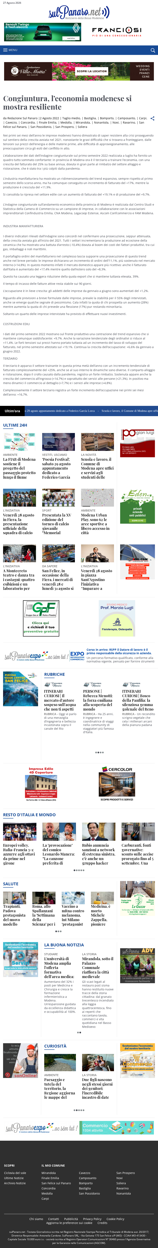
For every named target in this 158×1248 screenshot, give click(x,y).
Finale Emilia (47, 122)
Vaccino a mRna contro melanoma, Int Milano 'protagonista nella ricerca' (73, 915)
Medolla (66, 122)
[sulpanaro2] (117, 803)
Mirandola (83, 122)
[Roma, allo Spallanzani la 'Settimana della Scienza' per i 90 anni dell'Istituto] (43, 898)
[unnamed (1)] (137, 579)
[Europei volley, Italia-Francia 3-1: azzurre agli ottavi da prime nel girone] (19, 832)
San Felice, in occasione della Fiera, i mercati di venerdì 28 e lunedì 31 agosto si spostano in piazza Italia (58, 580)
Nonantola (101, 122)
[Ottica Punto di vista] (41, 636)
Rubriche (54, 674)
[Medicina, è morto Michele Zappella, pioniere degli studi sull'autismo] (102, 898)
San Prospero (64, 127)
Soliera (82, 127)
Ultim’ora (12, 411)
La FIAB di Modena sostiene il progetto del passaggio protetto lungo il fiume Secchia (19, 468)
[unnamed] (137, 457)
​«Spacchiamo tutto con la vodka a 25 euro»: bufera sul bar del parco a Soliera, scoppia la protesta (97, 1089)
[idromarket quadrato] (137, 524)
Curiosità (55, 1046)
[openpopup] (153, 50)
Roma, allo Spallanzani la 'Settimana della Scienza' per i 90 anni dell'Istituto (43, 915)
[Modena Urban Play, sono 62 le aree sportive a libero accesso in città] (97, 498)
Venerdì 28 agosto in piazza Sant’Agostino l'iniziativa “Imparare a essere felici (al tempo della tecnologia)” (96, 580)
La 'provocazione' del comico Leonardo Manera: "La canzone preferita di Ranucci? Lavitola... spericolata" (59, 854)
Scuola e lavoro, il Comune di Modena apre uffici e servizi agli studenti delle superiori (97, 468)
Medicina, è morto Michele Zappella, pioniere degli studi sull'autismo (101, 915)
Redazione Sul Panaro (22, 118)
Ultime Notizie (14, 1178)
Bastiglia (90, 118)
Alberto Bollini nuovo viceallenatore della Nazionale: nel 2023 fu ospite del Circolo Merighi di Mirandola (59, 968)
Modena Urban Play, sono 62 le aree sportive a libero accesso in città (95, 524)
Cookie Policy (115, 1219)
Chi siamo (36, 1219)
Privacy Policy (92, 1219)
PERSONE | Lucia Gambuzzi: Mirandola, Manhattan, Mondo (99, 698)
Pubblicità (71, 1219)
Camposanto (126, 118)
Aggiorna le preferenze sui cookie (69, 1223)
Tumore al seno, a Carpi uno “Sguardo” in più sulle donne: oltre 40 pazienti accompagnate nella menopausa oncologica (97, 971)
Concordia (28, 122)
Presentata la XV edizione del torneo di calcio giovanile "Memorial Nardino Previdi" (56, 524)
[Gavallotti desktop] (79, 71)
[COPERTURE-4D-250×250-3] (41, 803)
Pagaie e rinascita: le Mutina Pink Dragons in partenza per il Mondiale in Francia (60, 1089)
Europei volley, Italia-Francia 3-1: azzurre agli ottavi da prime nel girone (19, 854)
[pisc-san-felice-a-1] (20, 706)
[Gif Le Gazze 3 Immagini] (137, 916)
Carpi (142, 118)
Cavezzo (11, 122)
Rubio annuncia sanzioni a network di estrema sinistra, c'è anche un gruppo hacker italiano (98, 854)
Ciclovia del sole (15, 1173)
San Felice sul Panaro (56, 1183)
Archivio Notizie (15, 1183)
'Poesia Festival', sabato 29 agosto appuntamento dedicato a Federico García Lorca (56, 468)
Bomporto (107, 118)
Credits (102, 1223)
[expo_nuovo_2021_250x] (20, 977)
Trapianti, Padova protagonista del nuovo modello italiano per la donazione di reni (14, 915)
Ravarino (129, 122)
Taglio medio (71, 118)
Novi (116, 122)
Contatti (53, 1219)
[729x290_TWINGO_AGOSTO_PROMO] (79, 40)
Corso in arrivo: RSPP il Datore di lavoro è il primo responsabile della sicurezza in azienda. (119, 651)
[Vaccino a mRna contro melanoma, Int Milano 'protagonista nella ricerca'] (73, 898)
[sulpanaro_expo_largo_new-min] (79, 1128)
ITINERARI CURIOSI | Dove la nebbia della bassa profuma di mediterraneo (138, 700)
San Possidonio (40, 127)
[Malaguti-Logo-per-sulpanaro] (117, 636)
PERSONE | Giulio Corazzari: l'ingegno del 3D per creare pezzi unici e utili (59, 700)
